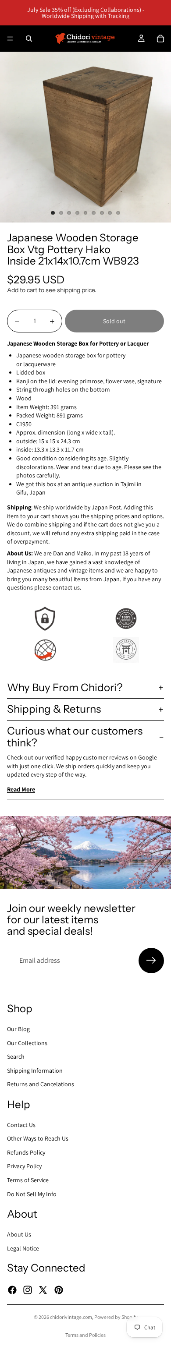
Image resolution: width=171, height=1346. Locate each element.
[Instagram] (27, 1289)
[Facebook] (12, 1289)
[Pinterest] (58, 1289)
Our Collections (27, 1042)
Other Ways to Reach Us (37, 1138)
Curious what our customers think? (74, 736)
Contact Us (21, 1124)
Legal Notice (23, 1248)
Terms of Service (28, 1180)
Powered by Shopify (116, 1317)
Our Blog (18, 1029)
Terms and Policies (85, 1335)
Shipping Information (35, 1070)
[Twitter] (43, 1289)
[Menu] (10, 38)
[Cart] (160, 38)
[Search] (29, 38)
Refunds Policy (26, 1152)
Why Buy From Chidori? (65, 687)
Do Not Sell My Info (32, 1194)
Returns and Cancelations (40, 1084)
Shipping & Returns (54, 709)
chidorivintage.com (71, 1317)
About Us (19, 1234)
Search (16, 1056)
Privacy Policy (24, 1166)
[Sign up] (151, 960)
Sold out (114, 321)
